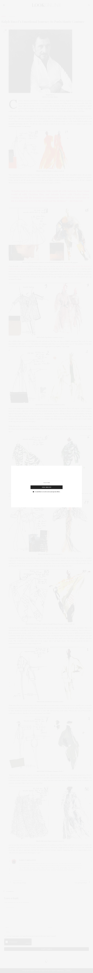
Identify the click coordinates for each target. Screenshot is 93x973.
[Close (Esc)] (45, 487)
